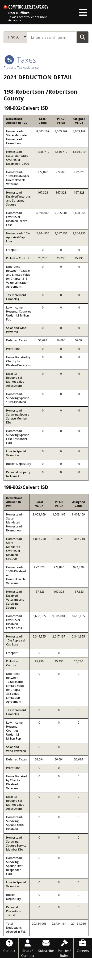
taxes (25, 60)
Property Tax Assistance (21, 67)
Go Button (82, 37)
